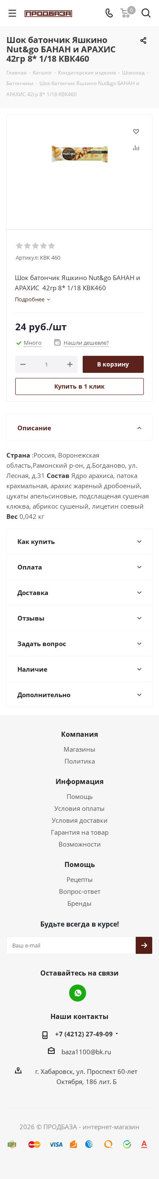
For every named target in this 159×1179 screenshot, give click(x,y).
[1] (20, 246)
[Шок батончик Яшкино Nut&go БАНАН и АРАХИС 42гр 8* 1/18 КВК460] (79, 168)
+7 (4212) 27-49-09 (84, 1034)
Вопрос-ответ (79, 891)
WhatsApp (77, 993)
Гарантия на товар (80, 832)
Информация (79, 781)
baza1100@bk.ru (86, 1051)
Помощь (80, 796)
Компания (79, 734)
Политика (79, 761)
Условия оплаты (79, 808)
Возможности (80, 844)
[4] (44, 246)
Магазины (79, 749)
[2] (28, 246)
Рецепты (80, 879)
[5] (52, 246)
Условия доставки (80, 820)
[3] (36, 246)
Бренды (79, 903)
